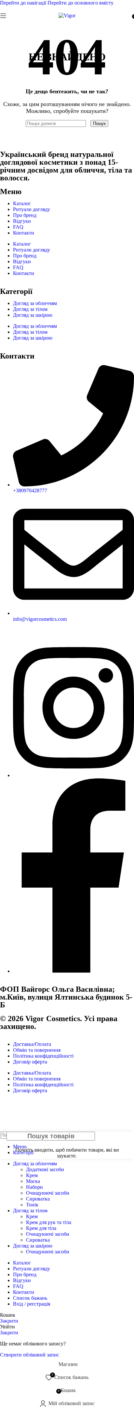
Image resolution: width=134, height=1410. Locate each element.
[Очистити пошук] (88, 123)
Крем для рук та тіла (48, 1222)
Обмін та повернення (36, 1050)
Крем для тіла (41, 1228)
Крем (32, 1175)
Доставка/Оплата (32, 1044)
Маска (33, 1181)
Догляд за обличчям (35, 303)
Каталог (22, 203)
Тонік (32, 1204)
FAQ (18, 227)
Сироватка (38, 1199)
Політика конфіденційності (43, 1056)
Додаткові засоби (45, 1169)
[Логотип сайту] (67, 15)
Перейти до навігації (23, 3)
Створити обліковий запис (29, 1354)
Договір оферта (30, 1062)
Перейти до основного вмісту (80, 3)
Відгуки (22, 221)
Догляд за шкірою (32, 315)
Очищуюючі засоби (47, 1193)
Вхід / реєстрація (31, 1304)
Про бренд (24, 215)
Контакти (23, 233)
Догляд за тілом (30, 309)
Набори (34, 1187)
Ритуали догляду (31, 209)
